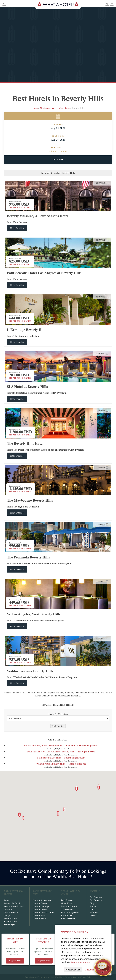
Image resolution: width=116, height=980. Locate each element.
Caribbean (8, 909)
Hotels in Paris (39, 915)
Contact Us (94, 915)
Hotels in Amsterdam (42, 900)
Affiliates (94, 912)
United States (63, 107)
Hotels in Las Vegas (41, 906)
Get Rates (58, 160)
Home (35, 107)
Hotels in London (40, 909)
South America (10, 921)
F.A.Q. (93, 909)
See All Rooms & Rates (20, 207)
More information (80, 962)
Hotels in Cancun (40, 903)
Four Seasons (66, 900)
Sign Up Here (44, 960)
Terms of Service (31, 977)
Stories (93, 906)
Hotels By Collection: (58, 714)
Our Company (96, 897)
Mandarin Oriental (69, 906)
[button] (58, 813)
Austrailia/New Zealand (14, 906)
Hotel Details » (17, 228)
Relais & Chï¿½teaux (70, 912)
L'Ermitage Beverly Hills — (61, 757)
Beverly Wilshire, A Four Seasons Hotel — (61, 745)
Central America (11, 912)
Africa (6, 900)
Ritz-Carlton (66, 915)
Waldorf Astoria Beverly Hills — (61, 763)
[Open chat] (103, 967)
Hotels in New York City (43, 912)
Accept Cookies (73, 969)
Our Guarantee (96, 900)
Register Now (15, 960)
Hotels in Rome (39, 918)
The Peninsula (67, 909)
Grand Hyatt (66, 903)
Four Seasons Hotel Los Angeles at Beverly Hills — (61, 751)
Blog (92, 903)
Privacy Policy (86, 977)
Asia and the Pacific (12, 903)
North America (47, 107)
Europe (7, 915)
